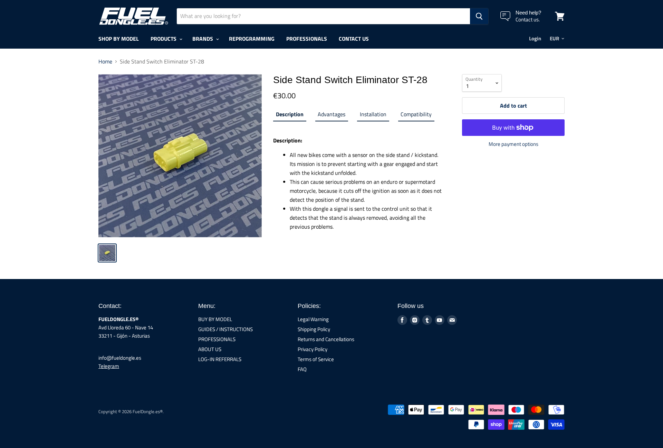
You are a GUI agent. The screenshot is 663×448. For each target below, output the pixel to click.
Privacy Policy (312, 349)
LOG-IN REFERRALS (219, 359)
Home (105, 61)
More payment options (513, 144)
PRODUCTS (164, 38)
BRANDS (203, 38)
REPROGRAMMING (252, 38)
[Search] (479, 16)
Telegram (108, 366)
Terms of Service (316, 359)
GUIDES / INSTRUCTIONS (225, 329)
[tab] (289, 115)
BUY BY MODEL (215, 319)
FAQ (302, 369)
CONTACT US (354, 38)
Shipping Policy (314, 329)
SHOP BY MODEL (118, 38)
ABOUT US (209, 349)
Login (535, 38)
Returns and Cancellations (326, 339)
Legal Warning (313, 319)
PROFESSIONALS (306, 38)
